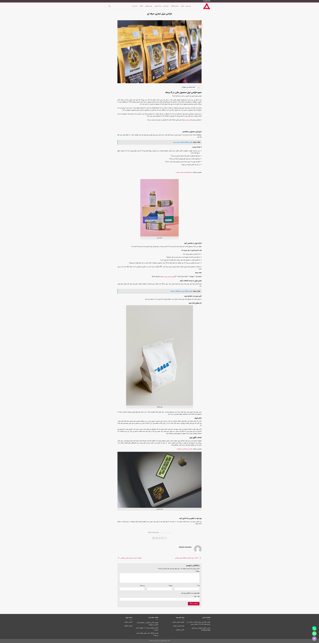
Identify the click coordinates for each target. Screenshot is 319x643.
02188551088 (206, 1)
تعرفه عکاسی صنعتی (178, 626)
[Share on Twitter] (162, 538)
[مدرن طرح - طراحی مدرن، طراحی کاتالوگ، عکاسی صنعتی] (202, 6)
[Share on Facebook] (165, 538)
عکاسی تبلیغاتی (180, 630)
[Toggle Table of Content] (198, 87)
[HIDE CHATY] (314, 638)
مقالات (141, 6)
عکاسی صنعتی (128, 622)
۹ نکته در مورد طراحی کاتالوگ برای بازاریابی (187, 558)
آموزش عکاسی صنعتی (178, 622)
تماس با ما (134, 6)
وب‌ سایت (142, 586)
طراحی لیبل (189, 120)
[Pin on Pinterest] (156, 538)
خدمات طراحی (158, 6)
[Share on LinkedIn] (153, 538)
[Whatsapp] (314, 633)
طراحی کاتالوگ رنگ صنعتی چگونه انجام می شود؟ (147, 634)
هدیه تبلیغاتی (148, 6)
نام (198, 586)
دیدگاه (197, 571)
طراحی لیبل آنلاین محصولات (184, 449)
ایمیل (170, 586)
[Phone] (314, 628)
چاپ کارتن (165, 6)
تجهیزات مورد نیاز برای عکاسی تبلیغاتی (131, 558)
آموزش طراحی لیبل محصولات (167, 277)
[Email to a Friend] (159, 538)
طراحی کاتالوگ (174, 6)
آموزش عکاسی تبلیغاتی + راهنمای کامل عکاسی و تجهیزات (147, 624)
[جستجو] (109, 6)
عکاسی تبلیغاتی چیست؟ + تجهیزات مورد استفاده (147, 629)
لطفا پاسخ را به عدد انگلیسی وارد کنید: (190, 593)
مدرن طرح (188, 6)
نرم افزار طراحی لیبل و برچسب (184, 172)
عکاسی (182, 6)
